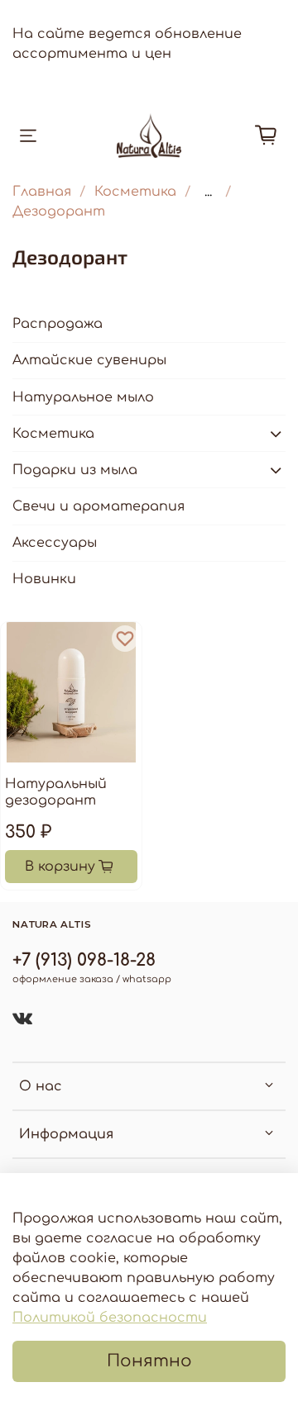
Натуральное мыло (83, 397)
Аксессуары (54, 542)
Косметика (135, 191)
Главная (41, 191)
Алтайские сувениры (89, 360)
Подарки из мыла (74, 470)
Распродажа (57, 323)
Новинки (44, 579)
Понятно (149, 1360)
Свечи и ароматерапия (98, 506)
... (208, 191)
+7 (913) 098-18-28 (84, 960)
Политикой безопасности (109, 1317)
